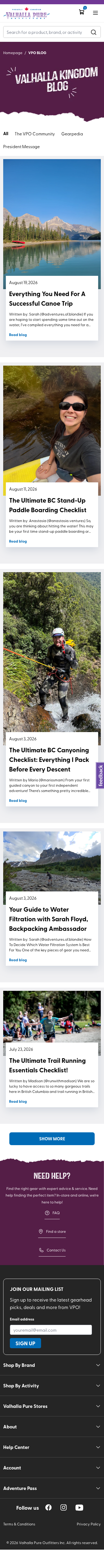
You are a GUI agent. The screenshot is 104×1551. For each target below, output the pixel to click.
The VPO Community (35, 133)
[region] (48, 1507)
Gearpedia (72, 133)
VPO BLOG (37, 52)
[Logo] (26, 13)
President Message (21, 146)
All (5, 133)
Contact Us (56, 1250)
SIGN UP (25, 1343)
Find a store (56, 1231)
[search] (94, 32)
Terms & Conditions (19, 1523)
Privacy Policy (89, 1523)
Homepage (12, 52)
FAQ (56, 1212)
